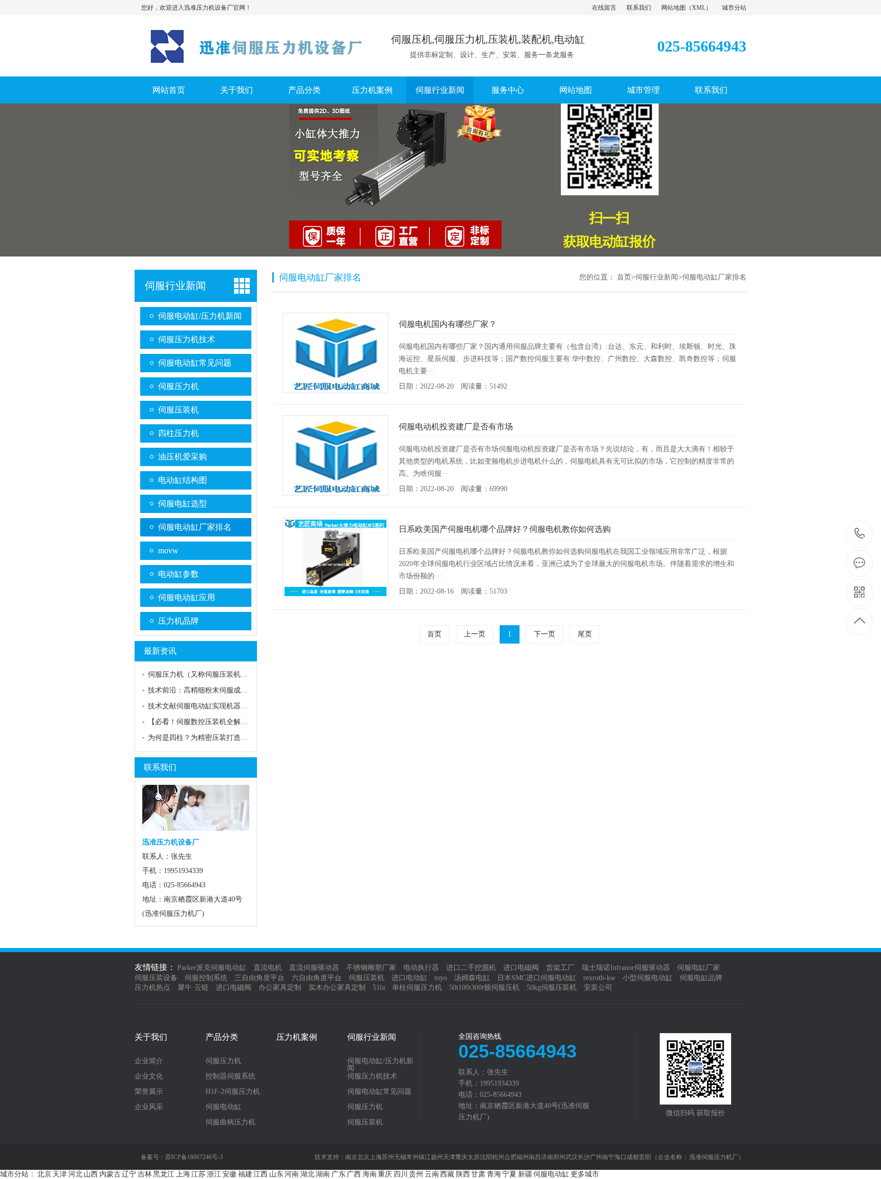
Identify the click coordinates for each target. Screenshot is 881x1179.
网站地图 (673, 7)
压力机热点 (152, 987)
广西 (354, 1174)
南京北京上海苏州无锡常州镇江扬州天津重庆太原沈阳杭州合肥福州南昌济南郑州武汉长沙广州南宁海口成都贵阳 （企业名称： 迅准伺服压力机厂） (544, 1157)
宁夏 (509, 1174)
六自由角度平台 (317, 978)
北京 (44, 1174)
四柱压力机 (178, 433)
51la (379, 987)
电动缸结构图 (182, 480)
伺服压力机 (178, 386)
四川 (401, 1174)
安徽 (229, 1174)
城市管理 (643, 90)
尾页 (585, 634)
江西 (260, 1174)
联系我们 (639, 7)
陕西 (463, 1174)
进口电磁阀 (521, 967)
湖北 (307, 1174)
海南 (369, 1174)
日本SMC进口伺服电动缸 (536, 978)
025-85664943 (859, 534)
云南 (432, 1174)
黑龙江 (163, 1174)
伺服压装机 (178, 409)
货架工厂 (560, 967)
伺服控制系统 (206, 978)
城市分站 (734, 7)
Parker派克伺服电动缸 (211, 967)
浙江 (214, 1174)
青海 (494, 1174)
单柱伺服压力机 (417, 987)
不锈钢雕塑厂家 (371, 967)
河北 (75, 1174)
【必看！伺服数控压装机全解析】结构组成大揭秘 (226, 722)
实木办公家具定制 (337, 987)
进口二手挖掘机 (471, 967)
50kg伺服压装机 (552, 987)
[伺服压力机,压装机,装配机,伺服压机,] (249, 66)
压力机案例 (372, 90)
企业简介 (149, 1061)
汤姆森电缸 (472, 978)
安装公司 (598, 987)
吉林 (145, 1174)
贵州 (416, 1174)
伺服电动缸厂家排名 (194, 527)
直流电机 (267, 967)
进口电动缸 (409, 978)
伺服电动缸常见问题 (194, 362)
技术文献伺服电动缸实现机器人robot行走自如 (220, 706)
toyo (440, 978)
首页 (624, 277)
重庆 (385, 1174)
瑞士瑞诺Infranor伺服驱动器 (626, 967)
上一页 (474, 634)
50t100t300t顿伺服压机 (484, 987)
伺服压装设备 (156, 978)
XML (699, 7)
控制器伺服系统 (230, 1076)
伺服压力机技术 (186, 339)
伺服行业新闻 (440, 90)
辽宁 (129, 1174)
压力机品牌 (178, 621)
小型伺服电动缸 (647, 978)
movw (168, 550)
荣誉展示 (149, 1091)
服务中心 (507, 90)
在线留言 (604, 7)
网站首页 (168, 90)
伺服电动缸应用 (186, 597)
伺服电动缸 (223, 1107)
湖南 (323, 1174)
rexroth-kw (599, 978)
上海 (183, 1174)
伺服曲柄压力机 (230, 1122)
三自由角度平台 (259, 978)
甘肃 (478, 1174)
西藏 (447, 1174)
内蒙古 (110, 1174)
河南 (291, 1174)
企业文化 (149, 1076)
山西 (91, 1174)
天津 (60, 1174)
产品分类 (304, 90)
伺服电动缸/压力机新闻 (200, 316)
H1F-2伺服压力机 (232, 1091)
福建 (245, 1174)
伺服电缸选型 (182, 503)
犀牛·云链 (193, 987)
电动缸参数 (178, 574)
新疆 (525, 1174)
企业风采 (149, 1107)
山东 (276, 1174)
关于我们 (236, 90)
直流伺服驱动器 (314, 967)
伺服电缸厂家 (698, 967)
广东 (338, 1174)
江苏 (198, 1174)
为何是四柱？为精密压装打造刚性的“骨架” (215, 737)
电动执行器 (421, 967)
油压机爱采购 (182, 456)
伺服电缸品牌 (701, 978)
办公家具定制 (279, 987)
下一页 (544, 634)
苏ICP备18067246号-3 (194, 1157)
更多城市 (585, 1174)
